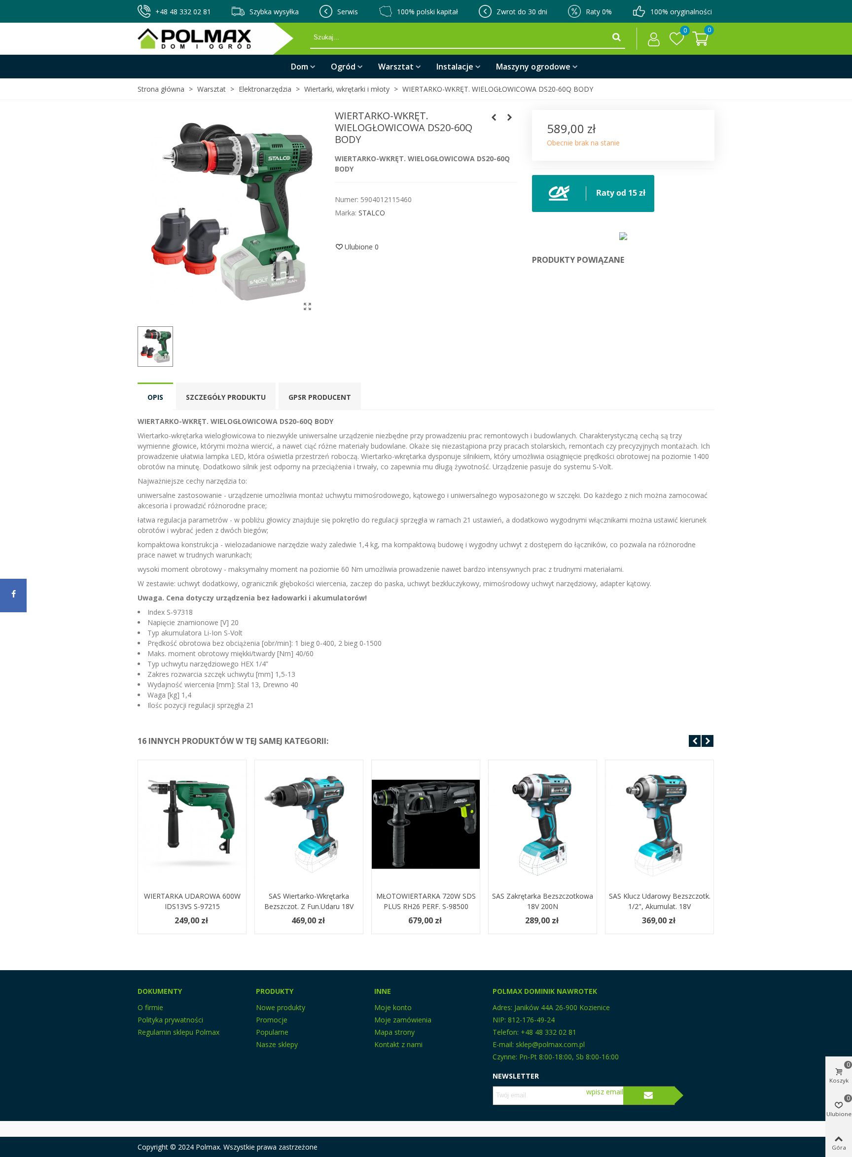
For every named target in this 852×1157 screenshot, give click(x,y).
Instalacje (454, 66)
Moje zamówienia (402, 1019)
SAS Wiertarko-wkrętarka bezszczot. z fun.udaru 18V (309, 901)
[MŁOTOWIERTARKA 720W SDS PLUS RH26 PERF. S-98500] (426, 824)
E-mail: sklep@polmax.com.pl (539, 1044)
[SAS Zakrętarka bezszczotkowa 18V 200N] (543, 824)
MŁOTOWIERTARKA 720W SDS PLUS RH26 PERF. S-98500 (426, 901)
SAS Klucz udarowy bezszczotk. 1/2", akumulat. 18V (659, 901)
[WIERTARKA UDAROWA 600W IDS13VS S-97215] (192, 824)
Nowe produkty (280, 1007)
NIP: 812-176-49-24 (524, 1019)
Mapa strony (394, 1032)
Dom (299, 66)
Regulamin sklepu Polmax (178, 1032)
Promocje (271, 1019)
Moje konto (393, 1007)
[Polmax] (224, 39)
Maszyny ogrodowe (533, 66)
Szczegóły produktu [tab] (226, 397)
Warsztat (396, 66)
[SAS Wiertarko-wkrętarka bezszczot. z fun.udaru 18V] (309, 824)
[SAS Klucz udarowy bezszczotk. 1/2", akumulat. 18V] (659, 824)
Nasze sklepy (277, 1044)
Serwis (347, 11)
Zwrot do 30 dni (522, 11)
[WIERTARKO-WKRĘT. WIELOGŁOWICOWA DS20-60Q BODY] (307, 306)
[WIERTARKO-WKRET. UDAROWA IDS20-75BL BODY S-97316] (509, 117)
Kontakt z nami (398, 1044)
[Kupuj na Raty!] (593, 192)
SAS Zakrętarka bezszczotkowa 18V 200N (542, 901)
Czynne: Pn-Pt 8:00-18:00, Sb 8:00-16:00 (556, 1056)
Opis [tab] (155, 397)
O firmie (150, 1007)
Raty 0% (599, 11)
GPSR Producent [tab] (319, 397)
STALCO (371, 212)
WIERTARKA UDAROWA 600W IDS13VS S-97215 (192, 901)
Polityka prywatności (170, 1019)
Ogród (343, 66)
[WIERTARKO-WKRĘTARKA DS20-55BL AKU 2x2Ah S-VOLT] (494, 117)
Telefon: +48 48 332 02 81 (534, 1032)
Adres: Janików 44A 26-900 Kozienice (551, 1007)
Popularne (272, 1032)
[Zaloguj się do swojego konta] (651, 39)
